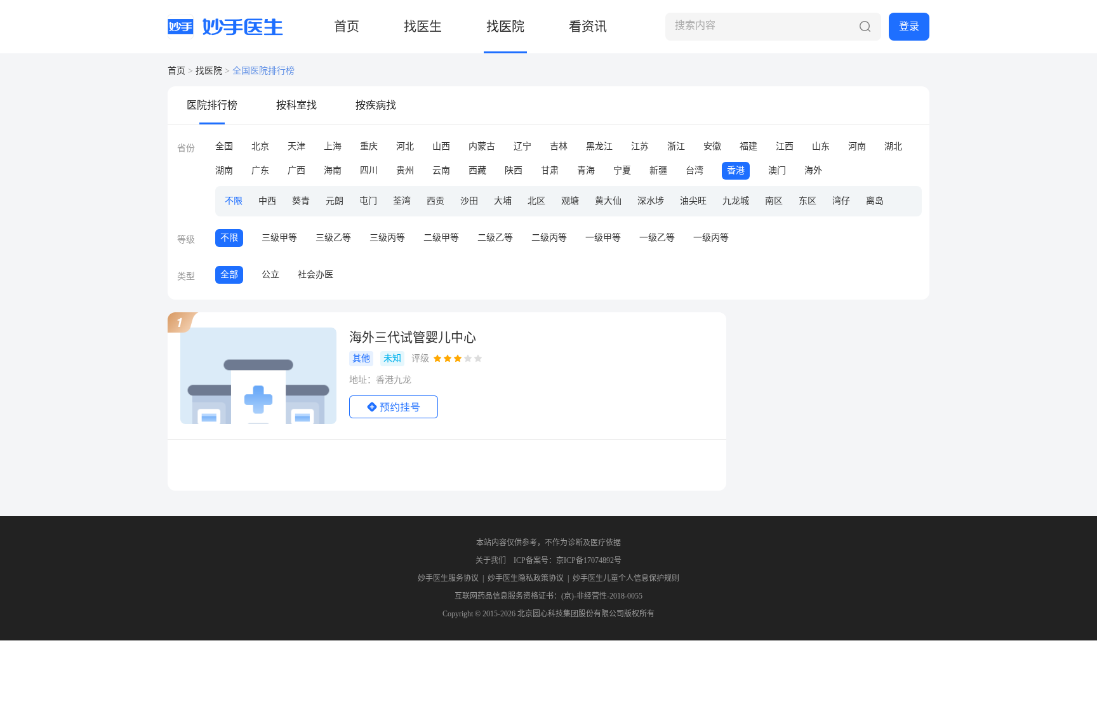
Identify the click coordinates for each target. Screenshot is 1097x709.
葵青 (301, 201)
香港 (736, 170)
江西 (785, 146)
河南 (857, 146)
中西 (267, 201)
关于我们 (490, 560)
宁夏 (622, 170)
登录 (909, 26)
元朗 (334, 201)
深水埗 (650, 201)
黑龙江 (599, 146)
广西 (296, 170)
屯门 (368, 201)
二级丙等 (549, 237)
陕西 (513, 170)
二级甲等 (441, 237)
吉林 (559, 146)
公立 (270, 274)
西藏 (477, 170)
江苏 (640, 146)
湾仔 (841, 201)
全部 (229, 274)
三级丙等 (387, 237)
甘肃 (550, 170)
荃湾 (402, 201)
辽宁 (522, 146)
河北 (405, 146)
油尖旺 (693, 201)
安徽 (712, 146)
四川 (369, 170)
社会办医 (315, 274)
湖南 (224, 170)
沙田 (469, 201)
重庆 (369, 146)
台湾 (694, 170)
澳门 (777, 170)
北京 (260, 146)
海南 (333, 170)
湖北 (893, 146)
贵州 (405, 170)
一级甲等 (603, 237)
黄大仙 (608, 201)
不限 (234, 201)
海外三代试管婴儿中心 (412, 338)
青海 (586, 170)
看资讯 (588, 27)
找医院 (505, 27)
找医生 (423, 27)
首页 (346, 27)
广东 (260, 170)
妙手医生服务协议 (448, 578)
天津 (296, 146)
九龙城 (735, 201)
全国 (224, 146)
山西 (441, 146)
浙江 (676, 146)
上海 (333, 146)
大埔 (503, 201)
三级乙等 (333, 237)
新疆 (658, 170)
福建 (748, 146)
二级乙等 (495, 237)
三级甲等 (279, 237)
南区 (774, 201)
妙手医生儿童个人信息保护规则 (626, 578)
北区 (536, 201)
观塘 (570, 201)
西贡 (435, 201)
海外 (813, 170)
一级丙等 (711, 237)
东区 (807, 201)
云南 (441, 170)
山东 (821, 146)
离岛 (875, 201)
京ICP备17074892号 (589, 560)
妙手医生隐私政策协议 (526, 578)
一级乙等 (657, 237)
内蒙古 (482, 146)
